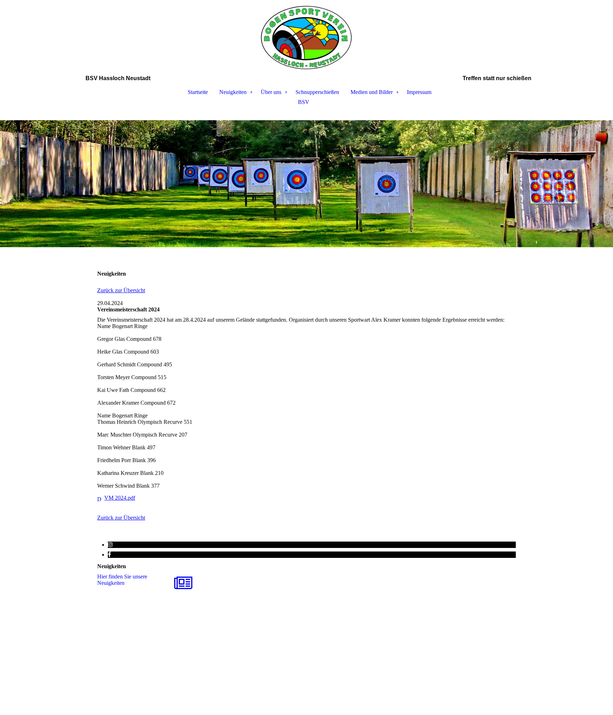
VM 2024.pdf (119, 498)
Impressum (419, 92)
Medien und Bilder (371, 92)
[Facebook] (109, 555)
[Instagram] (110, 545)
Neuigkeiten (233, 92)
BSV (303, 102)
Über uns (271, 92)
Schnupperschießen (317, 92)
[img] (306, 37)
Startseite (198, 92)
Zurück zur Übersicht (121, 290)
